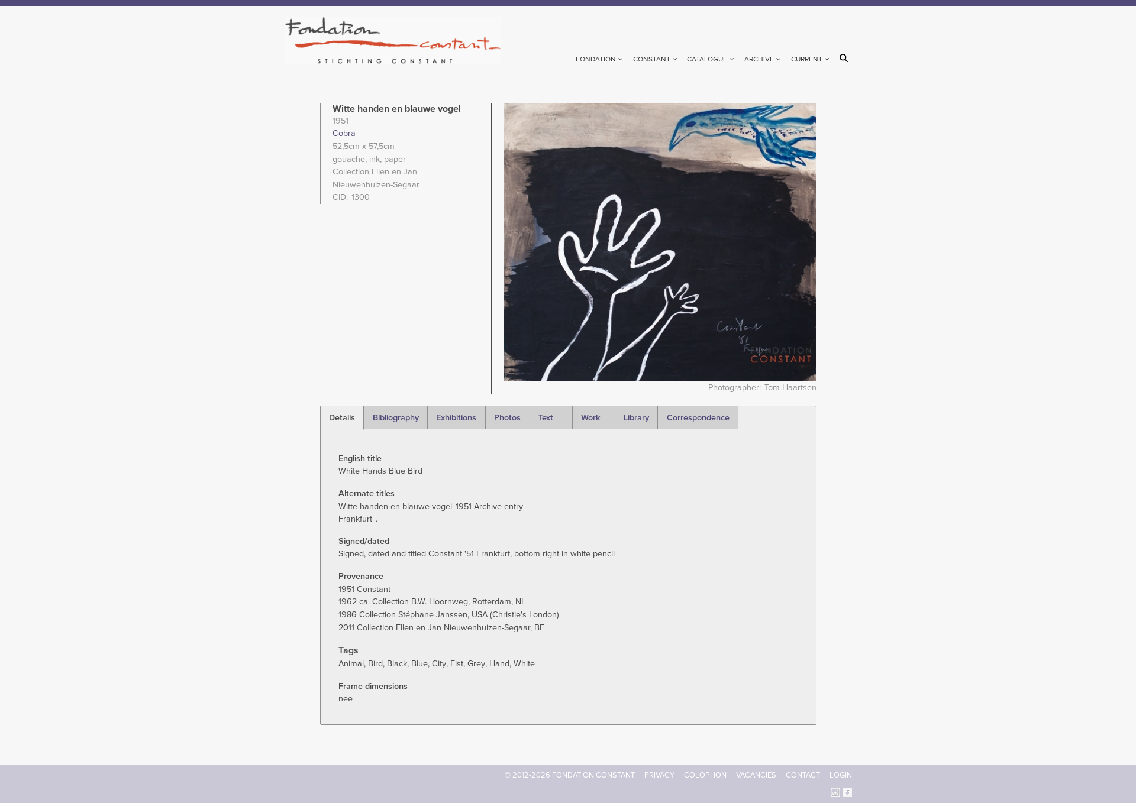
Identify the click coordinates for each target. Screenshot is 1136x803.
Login (841, 775)
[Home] (398, 40)
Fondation (596, 59)
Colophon (705, 775)
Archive (759, 59)
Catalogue (707, 59)
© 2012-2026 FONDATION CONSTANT (570, 775)
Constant (651, 59)
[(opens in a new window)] (835, 792)
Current (806, 59)
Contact (803, 775)
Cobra (344, 133)
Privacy (659, 775)
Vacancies (756, 775)
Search (846, 58)
